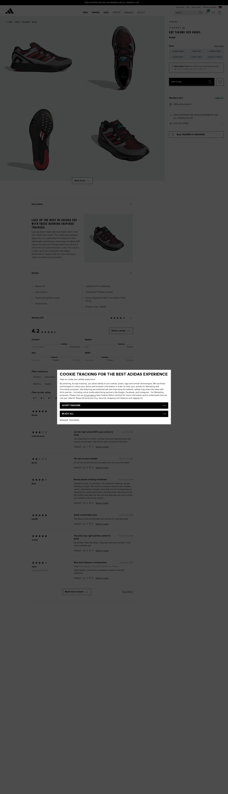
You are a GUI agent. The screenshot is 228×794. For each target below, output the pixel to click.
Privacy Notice (90, 395)
